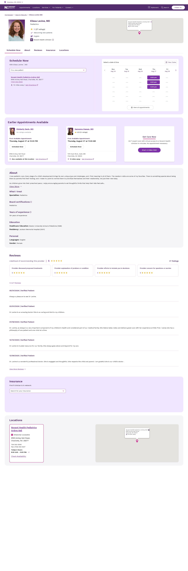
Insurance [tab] (50, 50)
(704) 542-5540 (17, 82)
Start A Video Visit (149, 150)
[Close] (151, 21)
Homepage (9, 15)
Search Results (21, 15)
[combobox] (47, 70)
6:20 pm (153, 82)
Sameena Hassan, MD (84, 129)
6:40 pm (153, 87)
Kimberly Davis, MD (24, 129)
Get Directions (41, 159)
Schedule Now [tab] (13, 50)
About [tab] (27, 50)
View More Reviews (16, 369)
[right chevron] (176, 70)
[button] (139, 33)
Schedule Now (17, 147)
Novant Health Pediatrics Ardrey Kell (25, 77)
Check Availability (18, 456)
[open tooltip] (53, 40)
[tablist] (94, 50)
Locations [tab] (64, 50)
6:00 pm (153, 77)
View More (14, 186)
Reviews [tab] (38, 50)
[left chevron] (104, 70)
